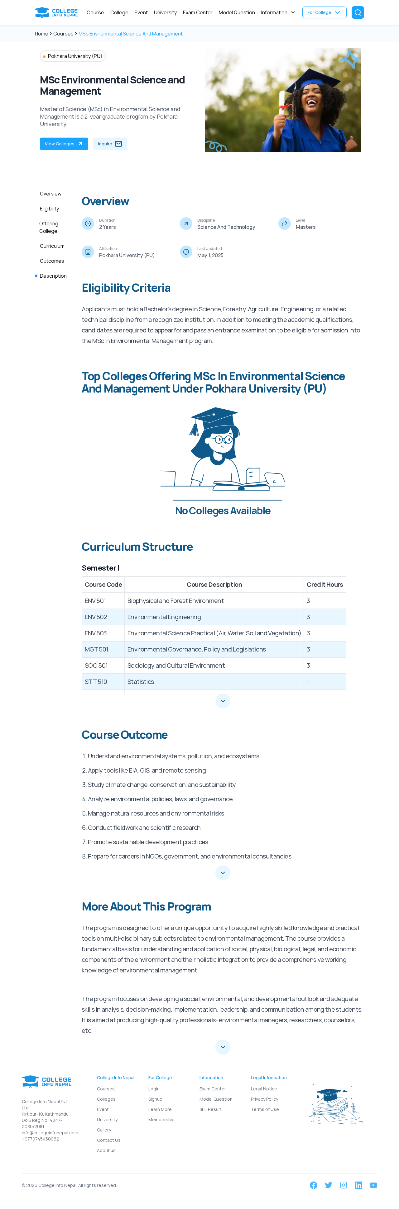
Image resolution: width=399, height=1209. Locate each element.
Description (53, 275)
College (119, 12)
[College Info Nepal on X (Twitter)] (328, 1185)
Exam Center (198, 12)
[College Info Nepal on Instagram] (343, 1185)
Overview (50, 193)
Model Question (237, 12)
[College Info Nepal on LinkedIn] (358, 1185)
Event (141, 12)
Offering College (48, 227)
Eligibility (49, 208)
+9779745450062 (40, 1139)
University (165, 12)
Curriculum (52, 245)
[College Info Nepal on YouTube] (373, 1185)
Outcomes (52, 260)
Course (95, 12)
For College (319, 12)
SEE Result (210, 1109)
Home (41, 33)
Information (274, 12)
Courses (63, 33)
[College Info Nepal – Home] (57, 13)
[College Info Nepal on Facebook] (313, 1185)
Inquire (105, 144)
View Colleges (60, 144)
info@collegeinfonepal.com (48, 1133)
